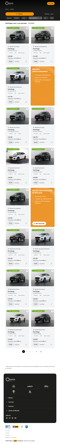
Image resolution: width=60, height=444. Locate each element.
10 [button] (36, 351)
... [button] (33, 351)
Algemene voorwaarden (11, 437)
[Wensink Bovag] (16, 426)
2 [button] (26, 351)
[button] (40, 351)
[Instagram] (10, 418)
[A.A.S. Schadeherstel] (26, 426)
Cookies (7, 433)
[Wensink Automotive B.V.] (9, 3)
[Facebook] (7, 418)
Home (6, 9)
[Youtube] (15, 418)
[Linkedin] (12, 418)
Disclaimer (7, 435)
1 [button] (23, 351)
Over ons (7, 430)
